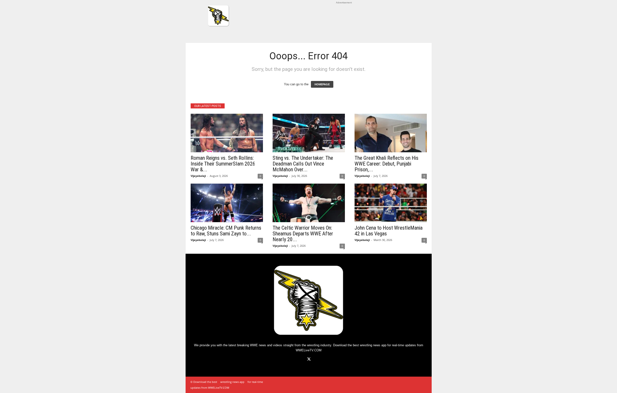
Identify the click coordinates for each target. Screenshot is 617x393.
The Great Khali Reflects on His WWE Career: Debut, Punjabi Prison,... (386, 164)
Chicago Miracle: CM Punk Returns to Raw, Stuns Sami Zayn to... (226, 231)
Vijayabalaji (198, 176)
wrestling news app (373, 345)
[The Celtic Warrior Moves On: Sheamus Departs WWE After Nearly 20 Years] (309, 203)
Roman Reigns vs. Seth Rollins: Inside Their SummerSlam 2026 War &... (223, 164)
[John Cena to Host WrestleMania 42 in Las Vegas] (391, 203)
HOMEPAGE (322, 84)
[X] (308, 359)
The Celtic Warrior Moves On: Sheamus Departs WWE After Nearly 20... (303, 233)
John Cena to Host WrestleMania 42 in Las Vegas (389, 231)
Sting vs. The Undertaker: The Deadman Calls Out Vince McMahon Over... (303, 164)
